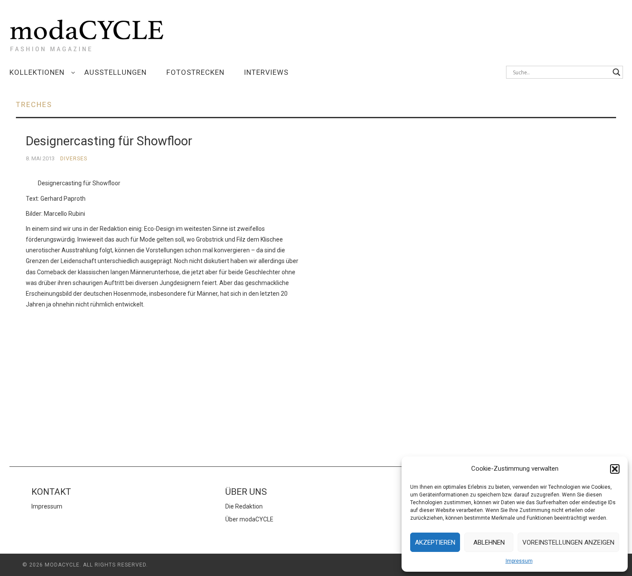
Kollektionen (36, 72)
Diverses (73, 158)
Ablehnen (489, 542)
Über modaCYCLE (249, 519)
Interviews (266, 72)
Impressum (519, 561)
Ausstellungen (115, 72)
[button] (615, 469)
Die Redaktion (244, 506)
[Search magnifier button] (617, 72)
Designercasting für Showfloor (109, 141)
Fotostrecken (195, 72)
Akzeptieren (435, 542)
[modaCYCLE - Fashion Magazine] (86, 34)
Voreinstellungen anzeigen (568, 542)
